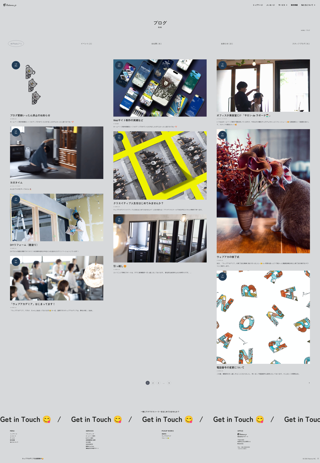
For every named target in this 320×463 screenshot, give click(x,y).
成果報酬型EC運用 (91, 440)
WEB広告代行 (89, 444)
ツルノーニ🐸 (165, 438)
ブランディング (90, 434)
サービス (281, 5)
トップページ (258, 5)
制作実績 (294, 5)
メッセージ (270, 5)
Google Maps (240, 443)
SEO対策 (88, 442)
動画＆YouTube (90, 446)
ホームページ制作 (90, 436)
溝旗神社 (164, 434)
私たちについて (307, 5)
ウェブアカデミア (166, 436)
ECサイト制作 (89, 438)
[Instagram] (318, 459)
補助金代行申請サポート (92, 448)
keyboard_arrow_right (309, 383)
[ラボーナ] (10, 5)
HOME (303, 30)
